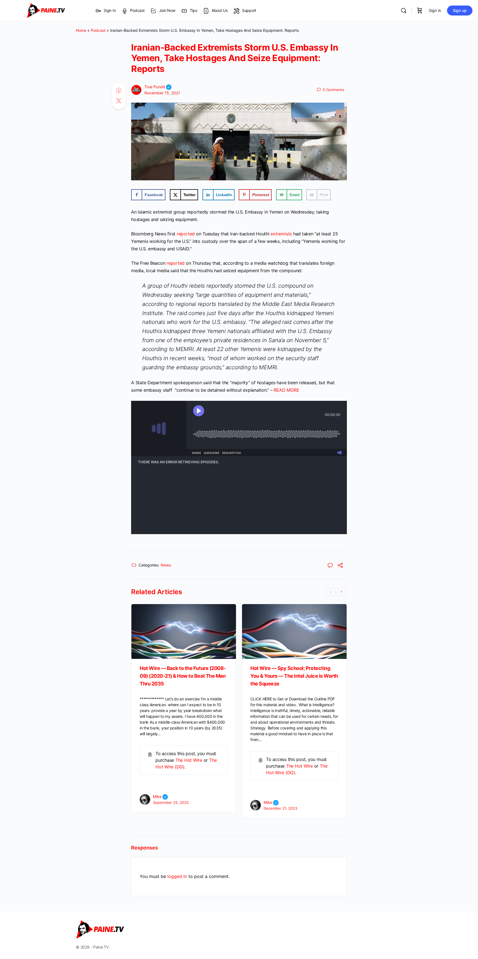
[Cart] (419, 10)
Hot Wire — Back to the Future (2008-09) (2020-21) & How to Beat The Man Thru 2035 (183, 676)
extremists (281, 233)
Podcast (98, 30)
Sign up (460, 10)
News (166, 565)
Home (81, 30)
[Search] (403, 10)
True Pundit (158, 86)
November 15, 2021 (162, 92)
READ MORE (286, 390)
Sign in (435, 10)
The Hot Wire (188, 760)
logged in (177, 876)
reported (186, 233)
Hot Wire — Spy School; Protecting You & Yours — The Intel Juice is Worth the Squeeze (294, 676)
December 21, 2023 (280, 808)
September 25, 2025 (171, 802)
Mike (160, 796)
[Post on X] (118, 101)
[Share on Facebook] (118, 90)
